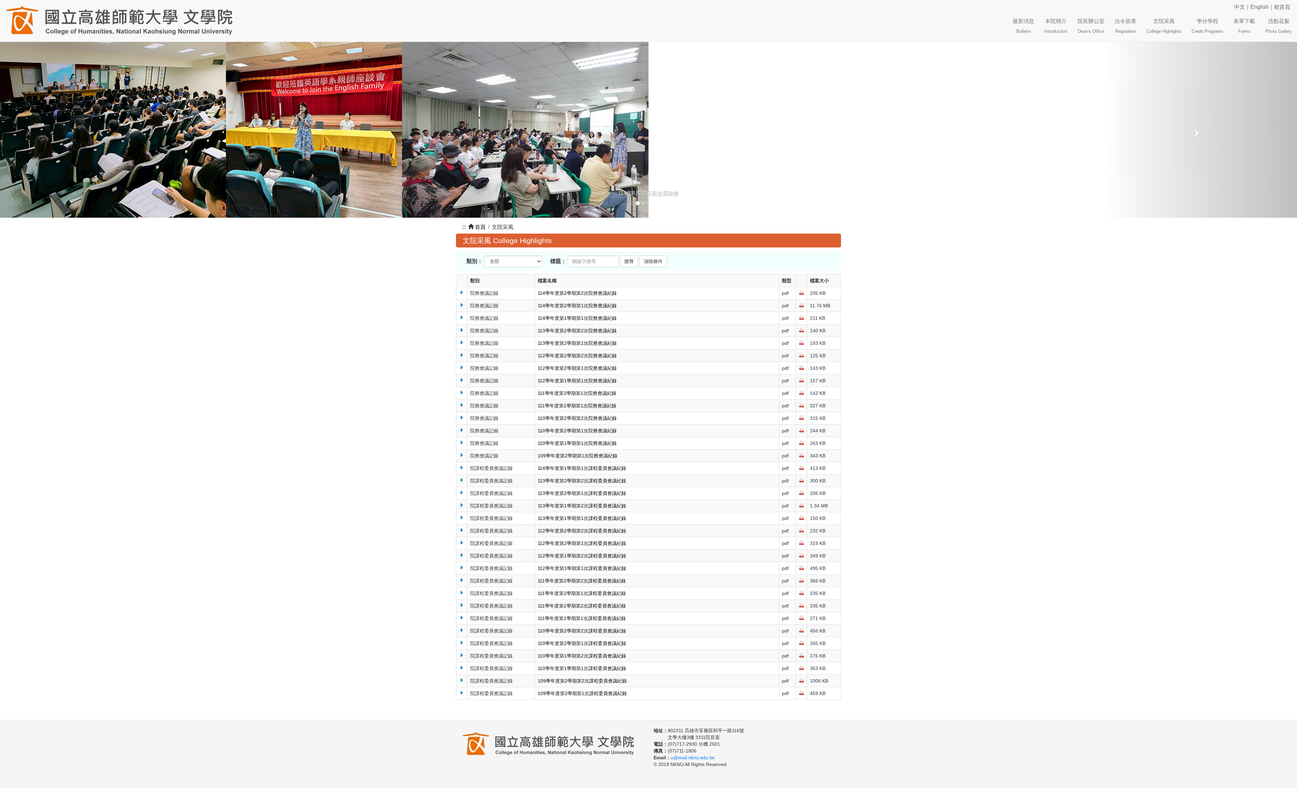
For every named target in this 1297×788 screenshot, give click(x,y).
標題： (558, 261)
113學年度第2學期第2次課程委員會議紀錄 (582, 480)
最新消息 (1023, 26)
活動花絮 (1278, 26)
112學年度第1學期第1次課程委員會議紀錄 (582, 568)
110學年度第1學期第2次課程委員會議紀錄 (582, 656)
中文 (1239, 7)
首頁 (480, 227)
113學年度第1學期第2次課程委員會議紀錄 (582, 505)
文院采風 (1163, 26)
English (1259, 7)
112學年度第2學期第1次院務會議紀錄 (577, 368)
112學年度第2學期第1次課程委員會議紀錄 (582, 543)
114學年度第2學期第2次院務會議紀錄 (577, 293)
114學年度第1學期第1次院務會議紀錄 (577, 318)
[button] (97, 130)
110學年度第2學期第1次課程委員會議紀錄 (582, 643)
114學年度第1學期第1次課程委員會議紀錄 (582, 468)
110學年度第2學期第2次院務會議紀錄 (577, 418)
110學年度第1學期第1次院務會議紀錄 (577, 443)
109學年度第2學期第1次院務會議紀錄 (577, 455)
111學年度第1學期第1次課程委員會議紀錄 (582, 618)
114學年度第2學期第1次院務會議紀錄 (577, 305)
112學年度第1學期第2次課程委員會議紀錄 (582, 555)
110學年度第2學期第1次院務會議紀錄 (577, 430)
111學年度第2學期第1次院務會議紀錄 (577, 393)
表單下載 (1244, 26)
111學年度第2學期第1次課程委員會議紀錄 (582, 593)
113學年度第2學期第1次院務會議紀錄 (577, 343)
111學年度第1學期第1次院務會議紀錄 (577, 405)
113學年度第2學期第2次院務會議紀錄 (577, 330)
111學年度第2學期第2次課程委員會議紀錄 (582, 580)
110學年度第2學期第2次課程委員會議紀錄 (582, 631)
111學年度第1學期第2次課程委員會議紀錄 (582, 605)
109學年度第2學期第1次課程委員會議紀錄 (582, 693)
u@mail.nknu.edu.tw (692, 757)
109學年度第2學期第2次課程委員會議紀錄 (582, 681)
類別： (474, 261)
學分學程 (1207, 26)
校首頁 (1282, 7)
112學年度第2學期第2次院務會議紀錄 (577, 355)
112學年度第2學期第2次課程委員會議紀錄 (582, 530)
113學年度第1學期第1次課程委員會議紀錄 (582, 518)
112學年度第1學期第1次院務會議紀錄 (577, 380)
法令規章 (1125, 26)
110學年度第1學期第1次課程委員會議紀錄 (582, 668)
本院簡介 (1055, 26)
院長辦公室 (1090, 26)
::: (464, 227)
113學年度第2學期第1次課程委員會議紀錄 (582, 493)
